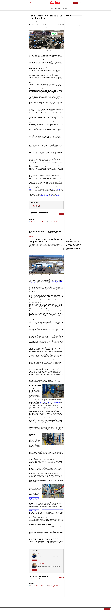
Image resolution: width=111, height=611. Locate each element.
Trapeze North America (56, 189)
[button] (30, 2)
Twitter (51, 195)
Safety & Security (58, 8)
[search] (31, 2)
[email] (49, 27)
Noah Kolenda (37, 248)
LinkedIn (57, 195)
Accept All (106, 609)
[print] (63, 27)
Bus (44, 8)
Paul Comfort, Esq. (32, 24)
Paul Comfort (31, 189)
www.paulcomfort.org (44, 195)
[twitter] (46, 27)
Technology (51, 8)
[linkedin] (44, 27)
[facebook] (43, 27)
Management (65, 8)
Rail (47, 8)
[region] (55, 609)
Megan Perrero (32, 248)
